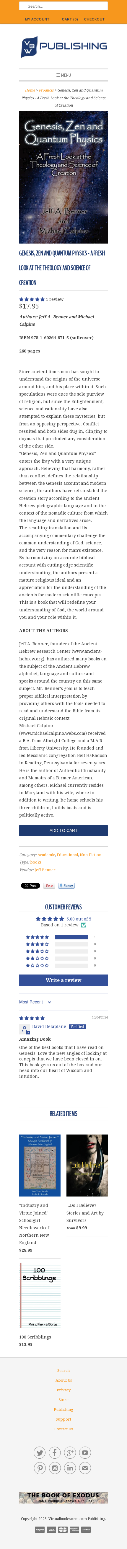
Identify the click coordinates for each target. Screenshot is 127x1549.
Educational (67, 855)
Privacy (64, 1390)
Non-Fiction (90, 855)
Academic (46, 855)
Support (63, 1419)
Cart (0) (70, 19)
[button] (32, 299)
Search (63, 1370)
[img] (32, 1018)
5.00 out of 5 (78, 919)
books (35, 862)
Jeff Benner (45, 870)
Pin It (49, 886)
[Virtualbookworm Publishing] (63, 48)
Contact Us (63, 1429)
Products (46, 90)
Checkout (94, 19)
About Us (64, 1380)
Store (64, 1400)
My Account (37, 19)
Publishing (63, 1409)
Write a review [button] (64, 980)
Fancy (66, 886)
